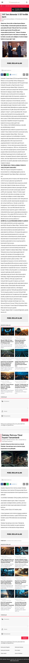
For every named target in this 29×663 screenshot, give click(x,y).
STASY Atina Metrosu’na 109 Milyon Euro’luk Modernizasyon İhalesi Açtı (21, 363)
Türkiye (12, 358)
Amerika (2, 381)
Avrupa (2, 337)
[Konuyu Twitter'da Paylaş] (5, 74)
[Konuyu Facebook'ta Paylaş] (2, 74)
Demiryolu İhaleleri (10, 18)
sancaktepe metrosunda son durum (13, 540)
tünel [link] (23, 446)
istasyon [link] (19, 513)
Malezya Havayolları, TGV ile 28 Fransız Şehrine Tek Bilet (20, 341)
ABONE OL (14, 74)
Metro (17, 439)
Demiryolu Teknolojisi (5, 358)
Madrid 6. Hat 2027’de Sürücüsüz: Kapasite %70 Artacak (20, 582)
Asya (2, 577)
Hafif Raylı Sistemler (10, 439)
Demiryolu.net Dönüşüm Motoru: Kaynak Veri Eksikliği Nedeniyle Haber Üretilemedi (7, 363)
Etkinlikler (7, 381)
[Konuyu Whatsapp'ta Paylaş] (7, 74)
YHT (19, 337)
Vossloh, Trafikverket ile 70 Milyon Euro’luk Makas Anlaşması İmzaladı (21, 386)
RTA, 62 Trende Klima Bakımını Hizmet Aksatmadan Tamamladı (7, 604)
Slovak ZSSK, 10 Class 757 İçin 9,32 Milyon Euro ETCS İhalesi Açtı (7, 341)
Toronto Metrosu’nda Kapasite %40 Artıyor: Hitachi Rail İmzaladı (21, 604)
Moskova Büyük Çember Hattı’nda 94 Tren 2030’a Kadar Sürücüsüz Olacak (21, 561)
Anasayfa (4, 18)
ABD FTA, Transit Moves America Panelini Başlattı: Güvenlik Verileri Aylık (7, 386)
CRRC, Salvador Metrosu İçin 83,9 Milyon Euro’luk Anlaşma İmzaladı (7, 561)
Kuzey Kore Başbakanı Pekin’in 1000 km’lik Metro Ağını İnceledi (6, 582)
